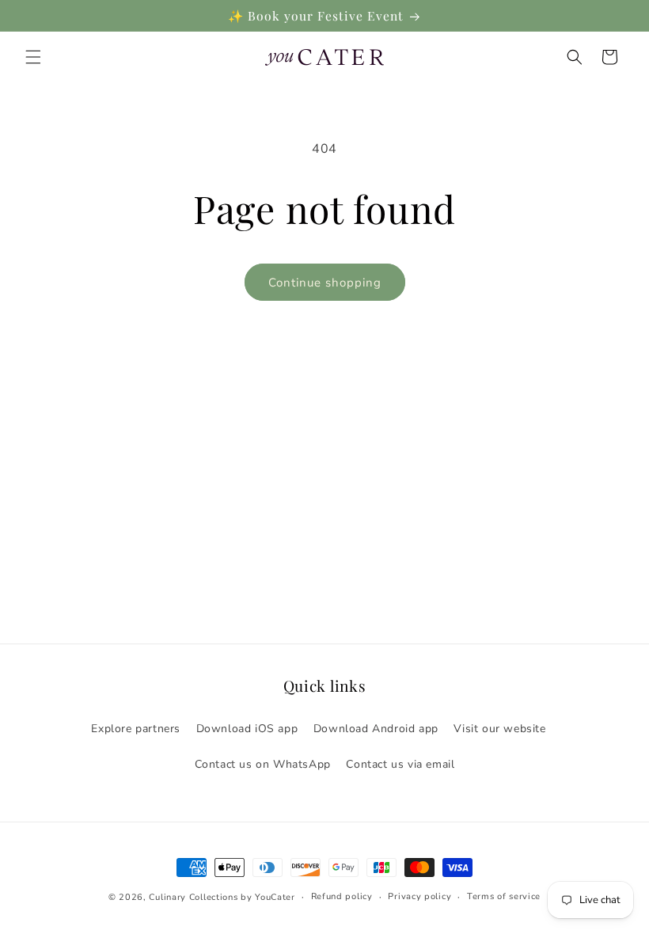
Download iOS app (247, 728)
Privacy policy (419, 896)
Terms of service (504, 896)
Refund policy (342, 896)
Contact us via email (400, 764)
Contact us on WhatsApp (263, 764)
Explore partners (135, 728)
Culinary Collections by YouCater (221, 897)
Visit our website (499, 728)
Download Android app (375, 728)
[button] (33, 57)
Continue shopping (324, 282)
